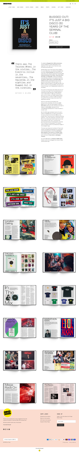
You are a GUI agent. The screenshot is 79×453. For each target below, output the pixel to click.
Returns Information (45, 418)
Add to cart (59, 47)
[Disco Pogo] (7, 3)
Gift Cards (60, 7)
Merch (42, 7)
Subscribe (68, 7)
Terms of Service (72, 442)
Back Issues (20, 7)
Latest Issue (11, 7)
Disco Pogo (8, 442)
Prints (47, 7)
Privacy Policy (65, 442)
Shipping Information (45, 416)
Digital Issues (29, 7)
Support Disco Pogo (45, 421)
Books (37, 7)
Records (53, 7)
